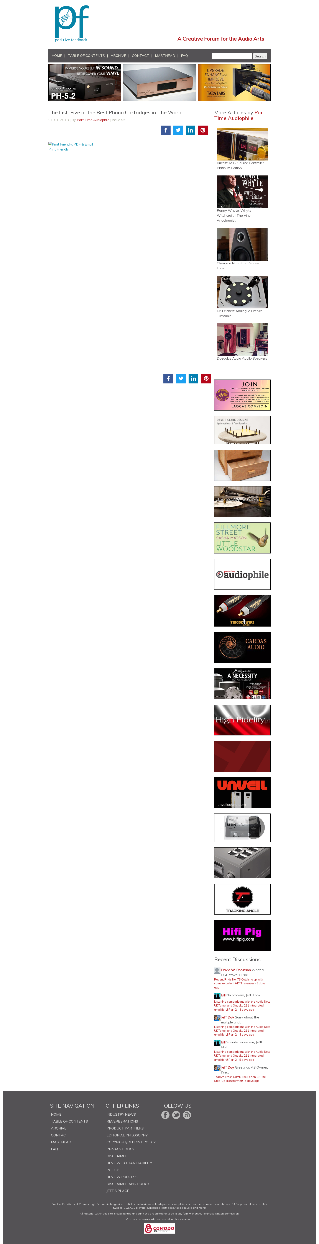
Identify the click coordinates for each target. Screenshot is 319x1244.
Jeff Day (227, 1017)
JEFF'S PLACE (118, 1190)
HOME (57, 55)
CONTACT (140, 55)
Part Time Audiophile (93, 120)
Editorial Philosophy (127, 1135)
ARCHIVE (118, 55)
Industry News (121, 1114)
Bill (223, 995)
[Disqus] (129, 206)
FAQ (184, 55)
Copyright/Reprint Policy (131, 1142)
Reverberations (122, 1121)
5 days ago (246, 1059)
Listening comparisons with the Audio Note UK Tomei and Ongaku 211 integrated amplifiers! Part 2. (242, 1005)
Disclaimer (117, 1156)
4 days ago (246, 1009)
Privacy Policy (120, 1149)
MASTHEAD (165, 55)
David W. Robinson (236, 970)
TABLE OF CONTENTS (86, 55)
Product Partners (125, 1128)
